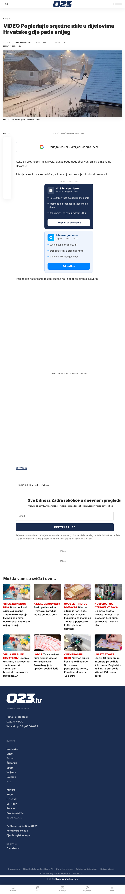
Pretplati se (64, 527)
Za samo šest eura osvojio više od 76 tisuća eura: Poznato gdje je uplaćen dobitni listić (46, 661)
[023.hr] (62, 4)
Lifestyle (12, 799)
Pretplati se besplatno (69, 222)
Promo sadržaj (15, 813)
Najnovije (12, 749)
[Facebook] (9, 735)
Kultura (11, 789)
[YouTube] (15, 735)
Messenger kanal (67, 235)
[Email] (7, 195)
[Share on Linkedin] (7, 164)
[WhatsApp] (41, 735)
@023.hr (21, 468)
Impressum (14, 869)
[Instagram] (22, 735)
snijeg (38, 485)
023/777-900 (15, 721)
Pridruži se (69, 266)
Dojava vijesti (107, 869)
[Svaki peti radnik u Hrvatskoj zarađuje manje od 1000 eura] (47, 592)
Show (10, 794)
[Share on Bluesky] (7, 187)
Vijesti (6, 19)
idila (31, 485)
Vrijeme (11, 772)
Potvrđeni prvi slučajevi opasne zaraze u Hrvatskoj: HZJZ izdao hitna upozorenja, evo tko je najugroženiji (16, 616)
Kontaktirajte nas (17, 830)
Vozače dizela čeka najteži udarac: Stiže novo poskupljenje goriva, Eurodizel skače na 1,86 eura (76, 666)
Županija (12, 762)
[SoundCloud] (35, 735)
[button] (6, 4)
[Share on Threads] (7, 180)
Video (45, 485)
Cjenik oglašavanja (18, 835)
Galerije (11, 776)
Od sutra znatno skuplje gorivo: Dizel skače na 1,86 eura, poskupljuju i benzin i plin (107, 618)
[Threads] (48, 735)
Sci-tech (12, 803)
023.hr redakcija (21, 42)
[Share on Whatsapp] (7, 156)
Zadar (10, 758)
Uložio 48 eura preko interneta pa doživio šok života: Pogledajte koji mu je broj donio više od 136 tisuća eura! (108, 666)
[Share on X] (7, 148)
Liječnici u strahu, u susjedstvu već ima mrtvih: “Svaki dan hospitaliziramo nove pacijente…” (16, 666)
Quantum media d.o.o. (66, 879)
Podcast (12, 808)
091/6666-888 (29, 726)
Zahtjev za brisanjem (86, 869)
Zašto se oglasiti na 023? (22, 826)
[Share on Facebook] (7, 140)
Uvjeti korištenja (64, 869)
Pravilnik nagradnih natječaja (55, 873)
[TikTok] (28, 735)
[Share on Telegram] (7, 172)
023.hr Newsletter (68, 188)
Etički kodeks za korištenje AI (38, 869)
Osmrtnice (13, 848)
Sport (10, 767)
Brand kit (77, 873)
